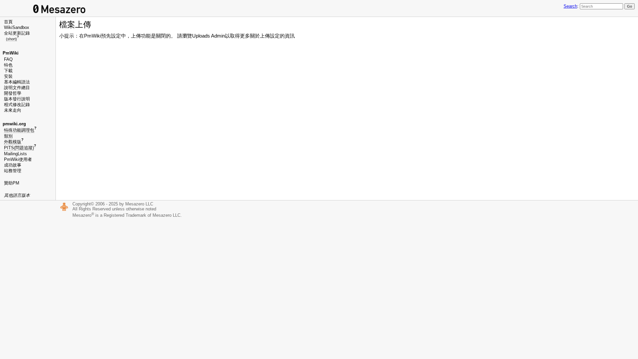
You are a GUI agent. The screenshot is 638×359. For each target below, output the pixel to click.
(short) (11, 39)
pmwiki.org (14, 123)
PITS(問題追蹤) (19, 147)
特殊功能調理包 (19, 130)
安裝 (8, 76)
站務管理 (12, 170)
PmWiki (11, 53)
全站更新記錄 (17, 33)
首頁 (8, 21)
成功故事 (12, 165)
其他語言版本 (17, 195)
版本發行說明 (17, 98)
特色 (8, 64)
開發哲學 (12, 93)
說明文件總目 (17, 87)
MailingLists (15, 153)
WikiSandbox (16, 27)
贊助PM (11, 182)
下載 (8, 70)
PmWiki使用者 (18, 159)
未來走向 (12, 110)
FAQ (8, 59)
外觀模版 (12, 141)
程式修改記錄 (17, 104)
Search (570, 6)
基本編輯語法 (17, 81)
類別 (8, 136)
